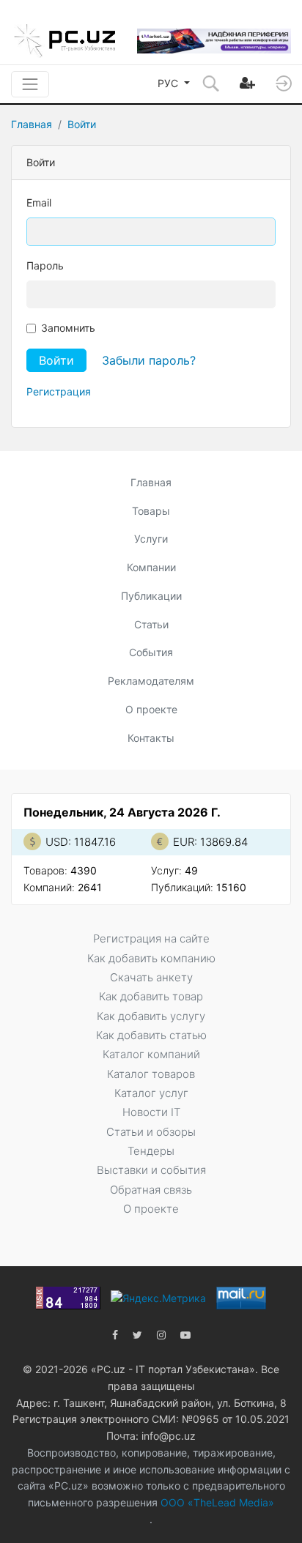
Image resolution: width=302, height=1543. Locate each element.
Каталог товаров (151, 1074)
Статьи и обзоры (151, 1132)
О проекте (151, 709)
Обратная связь (151, 1190)
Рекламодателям (151, 680)
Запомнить (68, 327)
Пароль (45, 265)
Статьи (151, 624)
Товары (151, 511)
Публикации (151, 596)
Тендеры (151, 1151)
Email (38, 202)
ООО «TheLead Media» (216, 1502)
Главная (31, 124)
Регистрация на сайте (151, 938)
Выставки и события (151, 1170)
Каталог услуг (151, 1093)
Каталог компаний (151, 1054)
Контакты (151, 738)
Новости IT (151, 1112)
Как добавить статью (151, 1035)
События (151, 652)
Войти (81, 124)
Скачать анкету (151, 977)
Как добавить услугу (151, 1016)
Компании (151, 567)
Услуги (151, 538)
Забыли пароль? (149, 360)
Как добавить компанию (151, 958)
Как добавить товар (151, 996)
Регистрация (58, 391)
